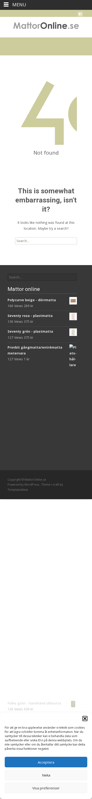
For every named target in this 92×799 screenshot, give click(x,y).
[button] (85, 718)
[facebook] (80, 15)
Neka (46, 775)
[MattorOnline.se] (46, 26)
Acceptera (46, 762)
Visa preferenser (46, 788)
